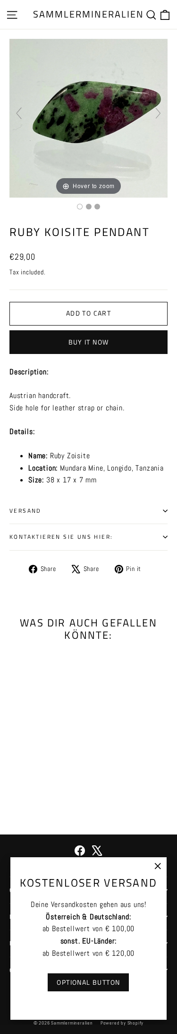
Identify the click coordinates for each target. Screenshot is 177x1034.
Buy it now (88, 342)
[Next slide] (158, 113)
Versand (25, 510)
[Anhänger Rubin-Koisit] (80, 206)
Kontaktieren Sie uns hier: (61, 536)
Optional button (88, 982)
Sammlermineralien (88, 14)
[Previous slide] (18, 113)
